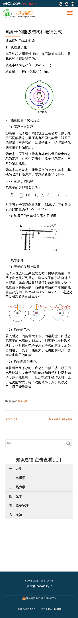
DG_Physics (30, 3)
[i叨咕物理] (20, 13)
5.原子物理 (21, 401)
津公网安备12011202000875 (41, 598)
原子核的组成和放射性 (61, 419)
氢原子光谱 (11, 419)
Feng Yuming (24, 608)
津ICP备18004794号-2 (39, 586)
